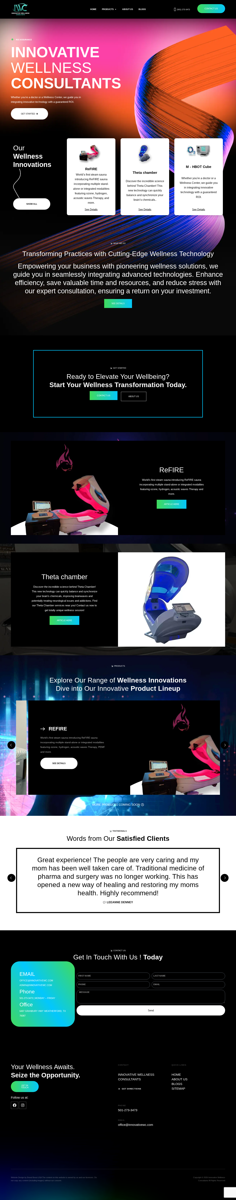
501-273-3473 (127, 1110)
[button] (118, 243)
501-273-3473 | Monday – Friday (37, 998)
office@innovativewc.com (135, 1125)
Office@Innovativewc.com (36, 980)
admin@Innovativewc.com (36, 985)
